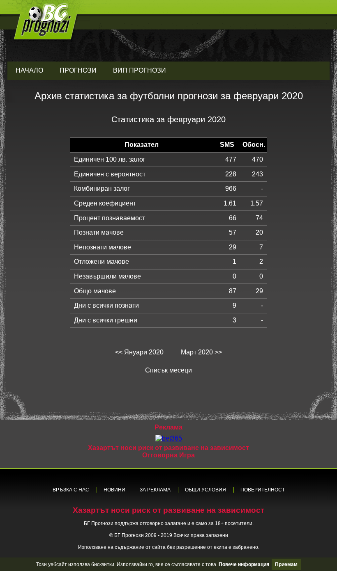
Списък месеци (168, 370)
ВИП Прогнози (139, 70)
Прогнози (78, 70)
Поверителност (262, 490)
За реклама (155, 490)
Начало (29, 70)
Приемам (286, 564)
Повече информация (244, 564)
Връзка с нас (71, 490)
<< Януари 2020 (139, 352)
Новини (114, 490)
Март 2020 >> (201, 352)
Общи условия (205, 490)
